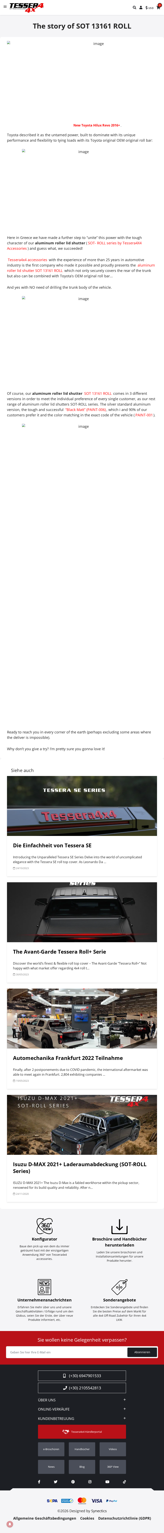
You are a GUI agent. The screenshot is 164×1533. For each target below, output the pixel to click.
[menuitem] (134, 7)
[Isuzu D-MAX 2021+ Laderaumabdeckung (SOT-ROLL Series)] (82, 1125)
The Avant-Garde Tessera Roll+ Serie (59, 951)
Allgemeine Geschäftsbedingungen (44, 1518)
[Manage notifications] (10, 1524)
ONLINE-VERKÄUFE (54, 1409)
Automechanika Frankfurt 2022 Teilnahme (68, 1057)
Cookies (87, 1518)
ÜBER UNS (47, 1400)
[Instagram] (89, 1481)
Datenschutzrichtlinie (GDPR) (124, 1518)
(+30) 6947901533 (85, 1375)
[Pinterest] (73, 1481)
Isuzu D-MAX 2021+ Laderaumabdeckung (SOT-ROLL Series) (80, 1167)
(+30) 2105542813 (85, 1388)
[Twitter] (55, 1481)
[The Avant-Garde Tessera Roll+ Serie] (82, 912)
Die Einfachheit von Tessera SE (52, 845)
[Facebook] (39, 1481)
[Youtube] (107, 1481)
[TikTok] (124, 1481)
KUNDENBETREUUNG (56, 1419)
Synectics (99, 1510)
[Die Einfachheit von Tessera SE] (82, 806)
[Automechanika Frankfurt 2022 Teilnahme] (82, 1019)
